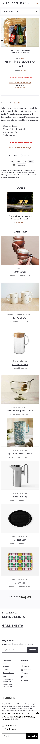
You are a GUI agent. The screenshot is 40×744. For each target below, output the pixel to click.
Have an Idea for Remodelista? (8, 685)
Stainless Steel (20, 87)
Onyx (22, 58)
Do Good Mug (20, 318)
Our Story (6, 666)
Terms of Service (8, 673)
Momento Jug (20, 497)
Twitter (26, 677)
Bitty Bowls (20, 272)
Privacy (5, 676)
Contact (5, 669)
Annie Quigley (21, 222)
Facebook (27, 673)
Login (36, 3)
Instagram (27, 669)
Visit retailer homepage (20, 83)
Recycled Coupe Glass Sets (20, 411)
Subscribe (32, 736)
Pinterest (27, 666)
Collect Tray (20, 540)
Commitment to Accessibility (8, 680)
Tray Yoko (20, 583)
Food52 (23, 70)
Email (26, 680)
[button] (27, 3)
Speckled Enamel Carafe (20, 454)
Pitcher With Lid (20, 364)
